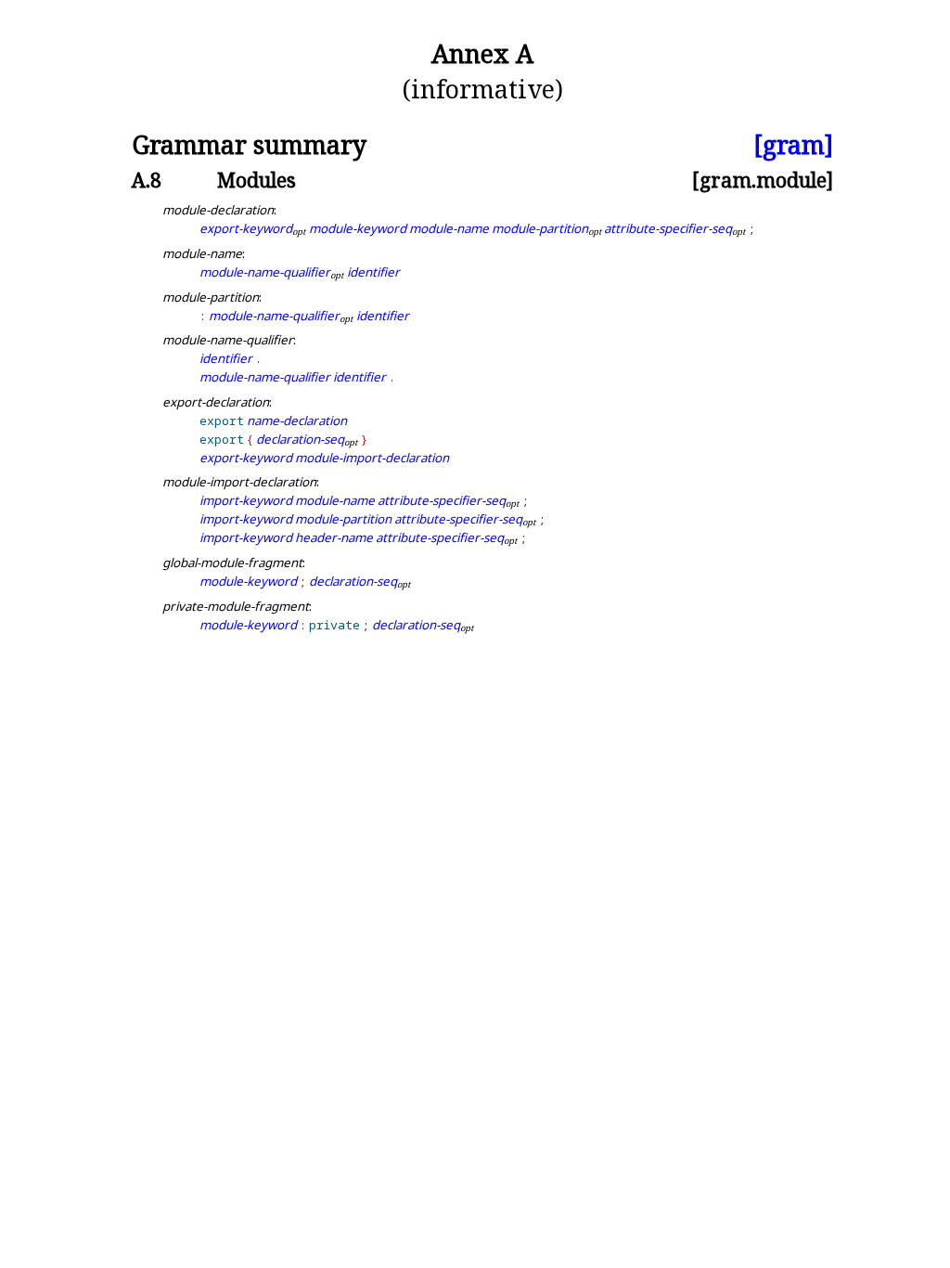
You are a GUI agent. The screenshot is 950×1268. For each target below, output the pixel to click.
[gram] (793, 145)
